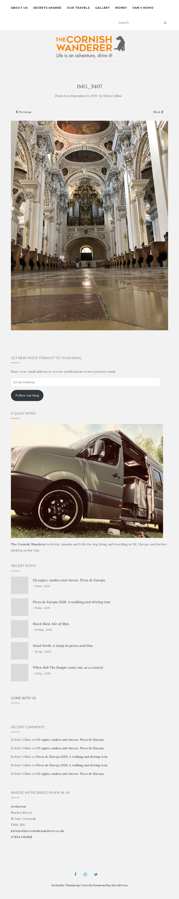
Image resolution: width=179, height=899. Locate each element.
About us (19, 7)
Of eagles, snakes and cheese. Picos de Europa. (69, 580)
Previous (24, 112)
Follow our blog (27, 395)
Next (157, 112)
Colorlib (86, 885)
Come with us (23, 698)
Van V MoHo (143, 7)
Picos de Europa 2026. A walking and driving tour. (72, 602)
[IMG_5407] (89, 225)
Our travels (78, 7)
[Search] (165, 23)
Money (121, 7)
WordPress (119, 885)
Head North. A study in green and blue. (63, 645)
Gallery (102, 7)
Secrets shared (47, 7)
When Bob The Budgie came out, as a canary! (68, 667)
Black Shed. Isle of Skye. (51, 624)
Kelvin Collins (112, 96)
